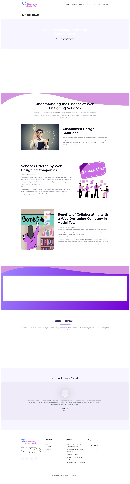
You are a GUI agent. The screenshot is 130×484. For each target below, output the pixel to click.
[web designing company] (29, 4)
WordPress (36, 482)
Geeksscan (74, 475)
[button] (99, 4)
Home (68, 4)
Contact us (105, 4)
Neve (23, 482)
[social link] (22, 458)
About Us (74, 4)
